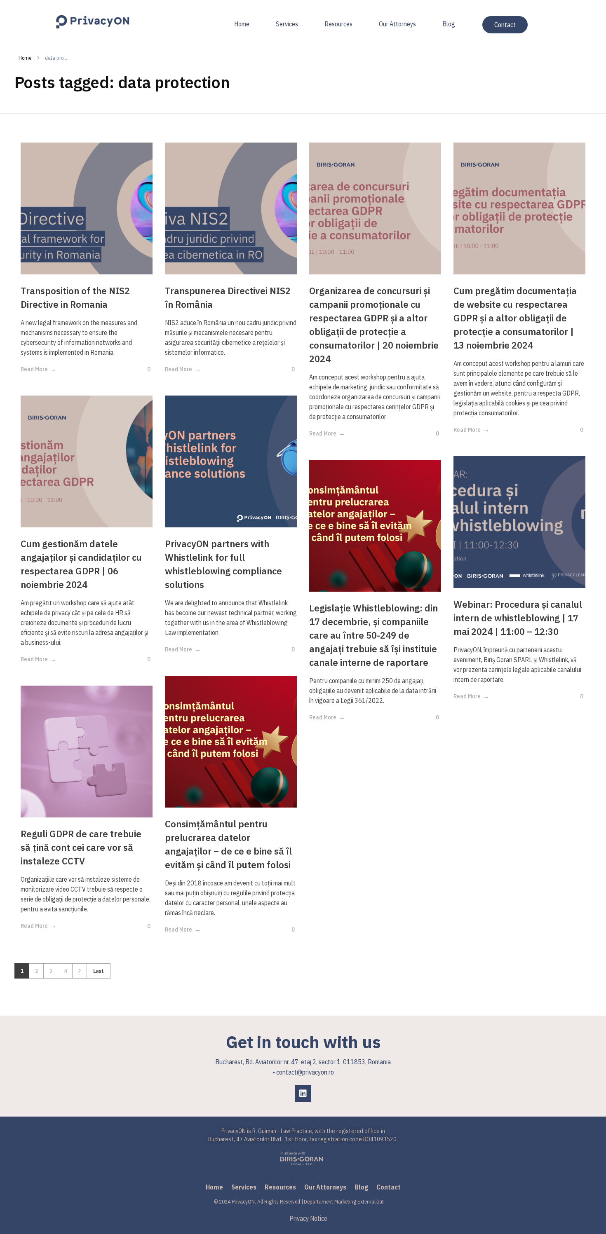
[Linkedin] (303, 1093)
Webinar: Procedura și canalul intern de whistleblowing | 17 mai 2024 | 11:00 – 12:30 (517, 617)
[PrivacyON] (93, 21)
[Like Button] (142, 369)
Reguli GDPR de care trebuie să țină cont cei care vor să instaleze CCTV (81, 847)
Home (25, 57)
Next (79, 971)
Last (98, 970)
